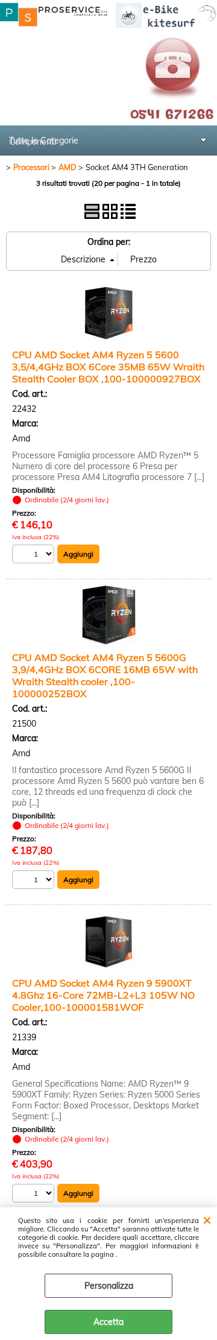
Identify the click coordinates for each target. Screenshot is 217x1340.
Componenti (32, 141)
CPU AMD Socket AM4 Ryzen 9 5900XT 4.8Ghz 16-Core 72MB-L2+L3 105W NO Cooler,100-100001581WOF (103, 995)
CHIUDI (207, 1219)
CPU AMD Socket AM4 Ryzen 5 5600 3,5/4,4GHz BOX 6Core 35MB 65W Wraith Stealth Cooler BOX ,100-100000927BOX (108, 367)
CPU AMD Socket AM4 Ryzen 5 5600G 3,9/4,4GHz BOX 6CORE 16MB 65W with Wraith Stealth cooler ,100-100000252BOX (105, 675)
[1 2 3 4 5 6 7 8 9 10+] (34, 556)
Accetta (108, 1321)
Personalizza (108, 1285)
